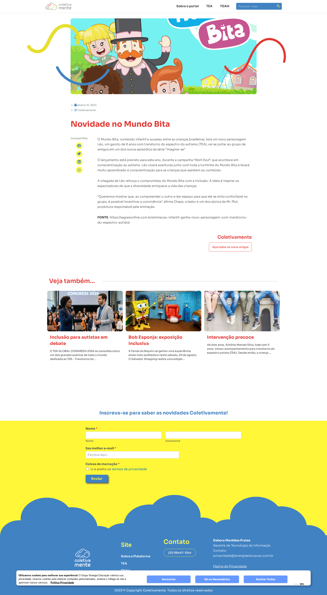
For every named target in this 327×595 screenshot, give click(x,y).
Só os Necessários (217, 579)
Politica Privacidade (62, 582)
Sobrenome (172, 441)
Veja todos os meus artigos (230, 247)
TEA (209, 6)
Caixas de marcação (103, 464)
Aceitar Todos (265, 579)
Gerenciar (169, 579)
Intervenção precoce (230, 337)
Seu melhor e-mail (101, 448)
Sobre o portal (187, 6)
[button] (79, 145)
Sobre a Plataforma (135, 556)
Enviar (96, 479)
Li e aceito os (119, 469)
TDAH (224, 6)
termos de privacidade (129, 469)
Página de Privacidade (230, 566)
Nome (91, 429)
